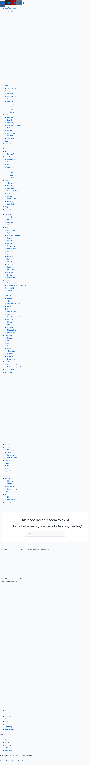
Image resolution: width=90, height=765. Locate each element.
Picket (9, 131)
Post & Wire (11, 133)
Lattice (9, 243)
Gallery (7, 115)
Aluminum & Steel (13, 222)
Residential (11, 94)
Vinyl (9, 220)
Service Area (11, 88)
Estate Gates (12, 283)
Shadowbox (11, 249)
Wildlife (10, 262)
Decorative (11, 278)
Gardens (10, 272)
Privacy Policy (5, 761)
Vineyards (11, 270)
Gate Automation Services (17, 285)
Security (10, 264)
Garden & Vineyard (14, 125)
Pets (9, 259)
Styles (7, 227)
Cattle (12, 112)
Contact (8, 144)
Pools (9, 267)
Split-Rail (10, 138)
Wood (9, 217)
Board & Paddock (13, 235)
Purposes (8, 254)
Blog (6, 141)
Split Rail (10, 233)
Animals (10, 102)
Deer (11, 107)
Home (7, 83)
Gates (9, 128)
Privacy (10, 136)
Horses (12, 104)
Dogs (12, 109)
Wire (9, 225)
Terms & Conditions (19, 761)
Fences (7, 91)
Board (9, 120)
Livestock (10, 275)
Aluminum (11, 117)
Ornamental (11, 246)
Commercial (11, 96)
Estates (10, 99)
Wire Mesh (11, 251)
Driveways (11, 123)
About (7, 86)
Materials (8, 214)
